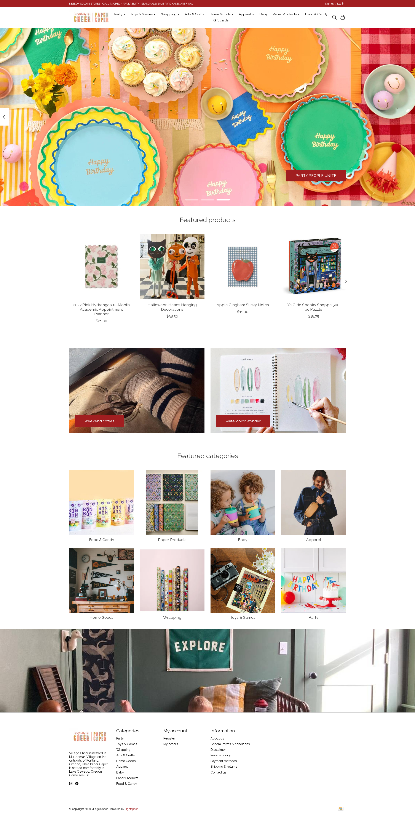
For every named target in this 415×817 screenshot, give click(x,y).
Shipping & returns (224, 766)
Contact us (218, 772)
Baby (264, 14)
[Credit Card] (340, 809)
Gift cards (221, 20)
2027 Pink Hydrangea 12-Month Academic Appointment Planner (101, 309)
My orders (170, 744)
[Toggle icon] (334, 17)
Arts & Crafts (194, 14)
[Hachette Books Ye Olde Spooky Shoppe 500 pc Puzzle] (313, 266)
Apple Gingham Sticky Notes (243, 304)
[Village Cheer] (91, 17)
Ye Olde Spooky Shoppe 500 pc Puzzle (313, 307)
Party (313, 617)
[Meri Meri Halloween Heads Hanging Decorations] (172, 266)
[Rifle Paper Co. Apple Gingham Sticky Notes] (243, 266)
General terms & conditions (230, 744)
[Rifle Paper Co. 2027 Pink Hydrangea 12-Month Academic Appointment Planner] (101, 266)
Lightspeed (131, 809)
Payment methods (224, 761)
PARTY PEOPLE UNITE (315, 175)
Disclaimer (218, 749)
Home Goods (101, 617)
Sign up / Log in (335, 3)
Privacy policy (221, 755)
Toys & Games (242, 617)
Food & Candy (316, 14)
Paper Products (172, 539)
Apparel (313, 539)
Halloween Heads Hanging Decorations (172, 307)
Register (169, 738)
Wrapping (172, 617)
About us (217, 738)
